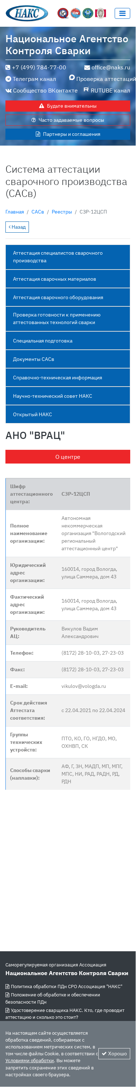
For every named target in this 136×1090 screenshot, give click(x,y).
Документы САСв (33, 359)
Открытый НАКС (32, 414)
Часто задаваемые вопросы (71, 120)
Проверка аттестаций (103, 78)
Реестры (62, 211)
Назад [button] (18, 227)
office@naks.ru (111, 67)
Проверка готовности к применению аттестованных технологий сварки (57, 318)
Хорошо (117, 1053)
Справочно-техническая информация (57, 377)
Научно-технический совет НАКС (52, 396)
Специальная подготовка (42, 340)
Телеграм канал (34, 78)
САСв (37, 211)
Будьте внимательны (72, 106)
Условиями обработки (29, 1060)
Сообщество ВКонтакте (45, 90)
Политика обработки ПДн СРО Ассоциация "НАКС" (66, 986)
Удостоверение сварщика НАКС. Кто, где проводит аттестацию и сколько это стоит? (64, 1013)
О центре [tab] (67, 456)
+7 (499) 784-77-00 (39, 67)
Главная (14, 211)
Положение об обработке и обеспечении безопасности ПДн (52, 998)
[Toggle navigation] (122, 13)
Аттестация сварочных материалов (54, 279)
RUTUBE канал (110, 90)
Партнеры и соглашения (71, 134)
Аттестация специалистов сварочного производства (58, 257)
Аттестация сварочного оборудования (58, 297)
